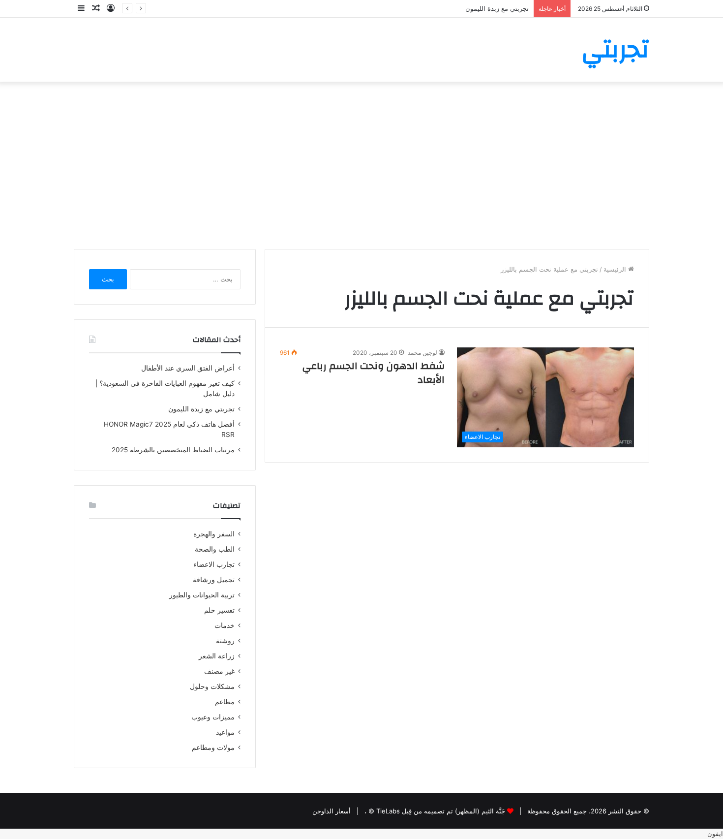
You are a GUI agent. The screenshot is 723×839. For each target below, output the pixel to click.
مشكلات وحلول (212, 686)
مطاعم (225, 702)
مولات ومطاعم (213, 747)
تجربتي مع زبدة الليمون (497, 8)
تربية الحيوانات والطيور (202, 595)
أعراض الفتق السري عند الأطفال (188, 368)
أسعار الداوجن (331, 811)
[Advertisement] (361, 165)
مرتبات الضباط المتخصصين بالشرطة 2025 (173, 450)
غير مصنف (219, 671)
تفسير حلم (219, 610)
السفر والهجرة (214, 534)
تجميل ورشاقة (214, 580)
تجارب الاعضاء (214, 564)
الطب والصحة (215, 549)
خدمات (224, 625)
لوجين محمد (422, 352)
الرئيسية (615, 269)
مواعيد (225, 732)
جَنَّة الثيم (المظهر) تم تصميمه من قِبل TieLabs (440, 811)
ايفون (715, 834)
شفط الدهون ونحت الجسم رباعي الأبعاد (373, 373)
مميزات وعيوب (213, 717)
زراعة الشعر (217, 656)
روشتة (225, 641)
